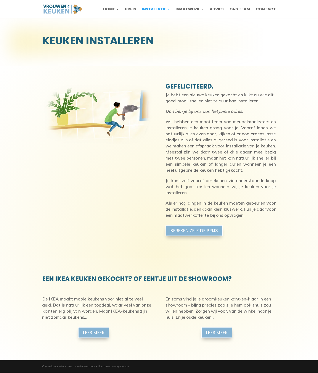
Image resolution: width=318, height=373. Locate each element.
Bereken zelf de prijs (194, 231)
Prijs (130, 10)
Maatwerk (187, 10)
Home (109, 10)
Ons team (240, 10)
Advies (217, 10)
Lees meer (93, 332)
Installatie (154, 10)
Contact (266, 10)
